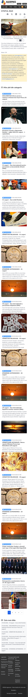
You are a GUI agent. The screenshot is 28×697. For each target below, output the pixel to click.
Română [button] (13, 690)
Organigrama (4, 662)
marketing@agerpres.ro (8, 79)
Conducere (4, 659)
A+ (22, 40)
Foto (11, 7)
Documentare (7, 37)
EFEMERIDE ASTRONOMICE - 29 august (12, 512)
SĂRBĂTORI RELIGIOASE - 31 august (14, 234)
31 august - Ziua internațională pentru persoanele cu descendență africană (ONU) (14, 166)
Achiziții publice (10, 666)
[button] (25, 6)
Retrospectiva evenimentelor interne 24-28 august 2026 (13, 582)
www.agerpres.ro (19, 55)
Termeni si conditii (11, 693)
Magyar (19, 3)
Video (15, 7)
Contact (3, 674)
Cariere (3, 671)
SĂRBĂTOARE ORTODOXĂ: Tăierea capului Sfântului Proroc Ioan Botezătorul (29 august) (13, 444)
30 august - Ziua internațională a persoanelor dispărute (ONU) (12, 304)
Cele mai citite (10, 620)
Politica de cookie (17, 675)
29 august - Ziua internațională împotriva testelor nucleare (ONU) (12, 408)
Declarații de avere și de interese (4, 666)
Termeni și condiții (17, 669)
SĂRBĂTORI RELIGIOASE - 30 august (14, 338)
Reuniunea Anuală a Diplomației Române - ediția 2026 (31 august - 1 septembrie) (13, 132)
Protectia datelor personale (17, 664)
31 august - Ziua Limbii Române (12, 200)
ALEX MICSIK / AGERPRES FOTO (14, 38)
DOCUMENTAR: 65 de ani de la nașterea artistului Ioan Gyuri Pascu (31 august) (14, 97)
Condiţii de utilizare (7, 74)
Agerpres (8, 687)
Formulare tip (11, 674)
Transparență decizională (11, 658)
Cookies (20, 693)
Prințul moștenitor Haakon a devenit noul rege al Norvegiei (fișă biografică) (14, 547)
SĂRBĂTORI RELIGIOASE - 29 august (14, 477)
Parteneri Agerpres (17, 680)
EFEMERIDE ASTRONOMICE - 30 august (12, 374)
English (24, 3)
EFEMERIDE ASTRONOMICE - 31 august (12, 270)
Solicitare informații (10, 670)
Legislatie (3, 657)
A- (18, 40)
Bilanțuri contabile (10, 662)
